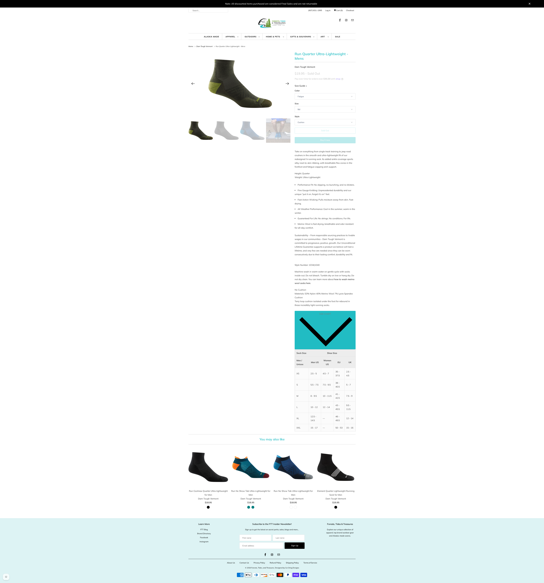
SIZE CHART (325, 314)
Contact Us (244, 563)
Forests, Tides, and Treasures (262, 568)
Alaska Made (211, 36)
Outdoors (251, 36)
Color (297, 90)
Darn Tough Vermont (305, 67)
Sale (337, 36)
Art (323, 36)
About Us (231, 563)
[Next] (287, 83)
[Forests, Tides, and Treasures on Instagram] (346, 20)
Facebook (204, 537)
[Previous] (193, 83)
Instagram (204, 541)
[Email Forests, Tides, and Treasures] (352, 20)
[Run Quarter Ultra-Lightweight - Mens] (240, 83)
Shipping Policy (292, 563)
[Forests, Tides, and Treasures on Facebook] (340, 20)
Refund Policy (275, 563)
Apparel (231, 36)
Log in (328, 10)
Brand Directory (204, 533)
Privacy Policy (259, 563)
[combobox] (208, 10)
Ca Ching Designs (292, 568)
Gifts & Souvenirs (301, 36)
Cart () (339, 10)
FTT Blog (204, 529)
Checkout (350, 10)
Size (297, 103)
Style (297, 116)
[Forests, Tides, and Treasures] (272, 23)
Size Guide (300, 85)
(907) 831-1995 (315, 10)
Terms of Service (310, 563)
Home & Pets (273, 36)
